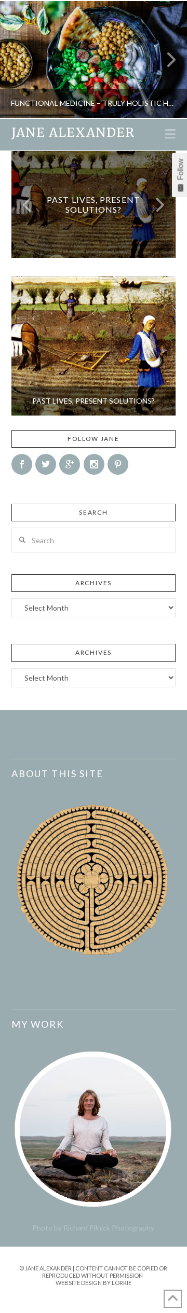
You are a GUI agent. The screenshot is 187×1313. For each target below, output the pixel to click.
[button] (170, 134)
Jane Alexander (73, 133)
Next (165, 59)
